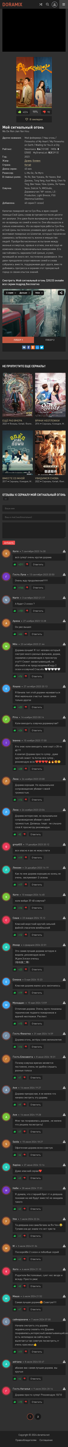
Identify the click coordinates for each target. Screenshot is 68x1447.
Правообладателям (25, 1440)
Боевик (36, 160)
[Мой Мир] (37, 347)
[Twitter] (42, 347)
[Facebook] (28, 347)
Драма (28, 160)
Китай (28, 164)
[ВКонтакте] (24, 347)
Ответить (38, 564)
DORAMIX (12, 4)
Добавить (8, 542)
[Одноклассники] (33, 347)
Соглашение (46, 1440)
